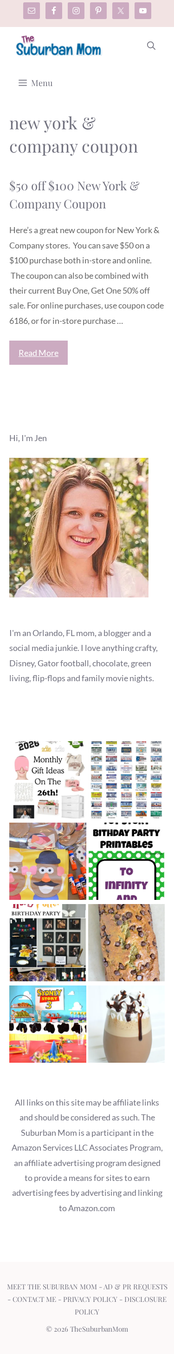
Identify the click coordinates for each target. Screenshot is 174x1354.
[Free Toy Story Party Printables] (126, 863)
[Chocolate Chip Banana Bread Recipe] (126, 944)
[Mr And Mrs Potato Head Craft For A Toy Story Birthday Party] (47, 863)
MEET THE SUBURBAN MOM (52, 1286)
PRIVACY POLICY (90, 1299)
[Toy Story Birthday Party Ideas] (47, 1026)
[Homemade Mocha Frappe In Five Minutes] (126, 1026)
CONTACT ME (34, 1299)
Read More (38, 353)
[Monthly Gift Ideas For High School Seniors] (47, 782)
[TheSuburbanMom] (59, 45)
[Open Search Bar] (151, 45)
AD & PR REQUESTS (135, 1286)
